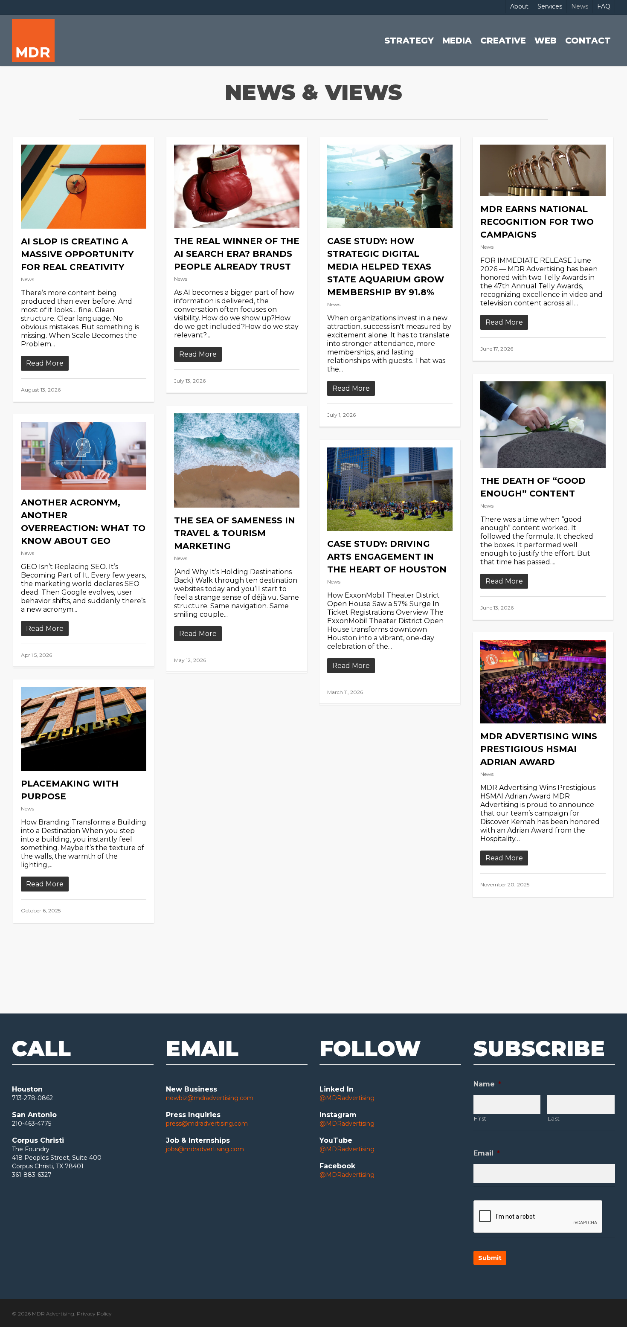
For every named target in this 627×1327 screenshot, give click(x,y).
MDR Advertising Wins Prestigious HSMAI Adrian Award (538, 749)
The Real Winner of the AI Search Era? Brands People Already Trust (236, 254)
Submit (490, 1258)
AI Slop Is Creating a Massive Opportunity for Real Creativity (77, 254)
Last (554, 1118)
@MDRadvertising (346, 1098)
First (480, 1118)
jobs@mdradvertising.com (205, 1149)
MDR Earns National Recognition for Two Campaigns (537, 222)
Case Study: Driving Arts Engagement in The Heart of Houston (387, 557)
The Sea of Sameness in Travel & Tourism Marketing (234, 533)
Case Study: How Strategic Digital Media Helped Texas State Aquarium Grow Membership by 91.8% (385, 266)
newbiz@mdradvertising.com (209, 1098)
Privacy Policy (94, 1313)
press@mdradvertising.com (207, 1123)
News (27, 279)
